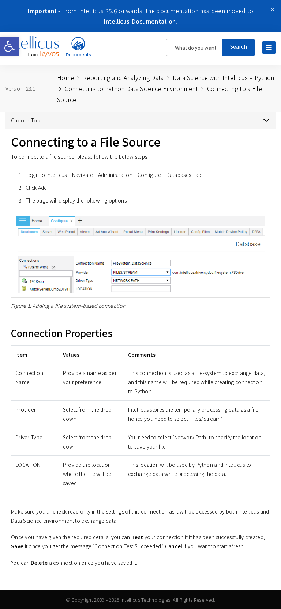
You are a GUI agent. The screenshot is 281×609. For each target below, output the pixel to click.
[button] (9, 46)
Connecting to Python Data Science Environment (131, 88)
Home (65, 77)
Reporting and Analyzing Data (123, 77)
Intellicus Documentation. (140, 21)
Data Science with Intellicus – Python (223, 77)
